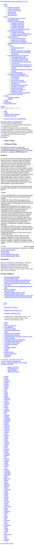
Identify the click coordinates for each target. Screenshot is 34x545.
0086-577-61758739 (13, 372)
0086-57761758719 (11, 307)
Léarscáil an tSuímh (12, 362)
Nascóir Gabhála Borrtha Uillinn (10, 254)
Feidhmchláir (7, 355)
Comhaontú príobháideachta (12, 361)
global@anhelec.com (8, 265)
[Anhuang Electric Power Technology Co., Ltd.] (14, 1)
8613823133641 (12, 313)
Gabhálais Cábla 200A (10, 116)
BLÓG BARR (23, 362)
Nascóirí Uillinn (5, 253)
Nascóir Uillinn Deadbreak (8, 250)
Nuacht (6, 350)
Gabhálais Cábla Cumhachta (12, 114)
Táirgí (5, 112)
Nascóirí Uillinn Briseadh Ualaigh (10, 256)
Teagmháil (7, 356)
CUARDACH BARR (7, 364)
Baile (5, 111)
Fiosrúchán (4, 137)
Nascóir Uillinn (10, 149)
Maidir (6, 322)
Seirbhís (6, 346)
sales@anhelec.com (13, 310)
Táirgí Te (3, 362)
